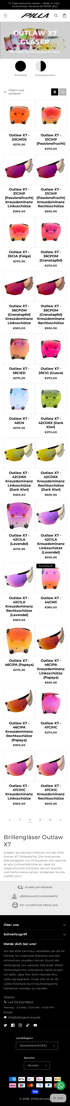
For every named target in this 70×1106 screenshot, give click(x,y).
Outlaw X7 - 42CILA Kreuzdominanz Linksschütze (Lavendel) (51, 543)
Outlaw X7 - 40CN (19, 421)
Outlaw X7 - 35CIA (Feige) (19, 254)
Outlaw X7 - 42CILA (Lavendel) (19, 539)
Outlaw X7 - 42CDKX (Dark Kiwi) (50, 423)
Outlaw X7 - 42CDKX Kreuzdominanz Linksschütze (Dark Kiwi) (19, 481)
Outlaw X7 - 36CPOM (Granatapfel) (51, 256)
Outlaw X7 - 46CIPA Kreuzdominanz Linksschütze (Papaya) (51, 669)
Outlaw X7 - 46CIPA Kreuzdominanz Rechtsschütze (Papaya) (19, 731)
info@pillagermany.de (24, 1017)
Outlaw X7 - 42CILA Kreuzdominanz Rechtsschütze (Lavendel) (19, 606)
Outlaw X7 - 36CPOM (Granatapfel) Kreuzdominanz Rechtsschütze (51, 314)
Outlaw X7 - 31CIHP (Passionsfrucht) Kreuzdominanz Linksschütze (19, 197)
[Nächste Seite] (60, 820)
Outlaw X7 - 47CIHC (51, 725)
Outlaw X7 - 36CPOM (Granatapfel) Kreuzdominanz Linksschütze (19, 314)
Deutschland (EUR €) (33, 1045)
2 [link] (30, 819)
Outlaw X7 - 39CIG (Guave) (51, 371)
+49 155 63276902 (21, 1002)
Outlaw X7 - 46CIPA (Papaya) (19, 663)
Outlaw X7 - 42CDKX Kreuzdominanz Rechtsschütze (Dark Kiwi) (51, 481)
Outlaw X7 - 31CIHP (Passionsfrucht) (51, 139)
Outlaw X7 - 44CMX (51, 600)
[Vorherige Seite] (10, 820)
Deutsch (33, 1065)
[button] (56, 15)
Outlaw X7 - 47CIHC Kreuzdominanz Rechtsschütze (51, 792)
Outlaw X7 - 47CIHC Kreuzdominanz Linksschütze (19, 792)
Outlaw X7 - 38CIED (19, 371)
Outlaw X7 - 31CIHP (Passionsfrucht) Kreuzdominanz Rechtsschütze (51, 197)
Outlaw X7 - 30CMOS (19, 137)
